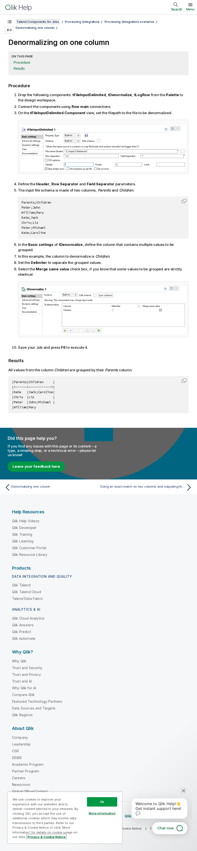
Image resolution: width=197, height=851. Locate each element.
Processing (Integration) (82, 22)
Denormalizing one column (35, 28)
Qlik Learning (22, 541)
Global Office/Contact (30, 791)
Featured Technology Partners (37, 701)
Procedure (22, 62)
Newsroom (21, 785)
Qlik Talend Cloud (26, 592)
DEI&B (17, 758)
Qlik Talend (21, 585)
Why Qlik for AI (24, 688)
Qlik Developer (24, 528)
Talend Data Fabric (27, 598)
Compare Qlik (23, 695)
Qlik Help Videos (26, 521)
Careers (18, 778)
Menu (190, 9)
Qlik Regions (22, 715)
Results (19, 68)
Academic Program (28, 764)
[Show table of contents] (9, 21)
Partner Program (25, 771)
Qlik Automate (23, 638)
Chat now (165, 828)
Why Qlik (19, 661)
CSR (15, 751)
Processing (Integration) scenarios (129, 22)
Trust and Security (27, 668)
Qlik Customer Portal (29, 548)
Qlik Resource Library (29, 555)
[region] (65, 817)
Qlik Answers (23, 625)
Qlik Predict (21, 632)
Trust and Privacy (26, 674)
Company (20, 737)
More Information (102, 813)
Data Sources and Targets (33, 708)
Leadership (21, 744)
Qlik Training (22, 534)
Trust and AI (22, 681)
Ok (102, 802)
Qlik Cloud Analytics (28, 618)
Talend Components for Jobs (38, 22)
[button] (184, 201)
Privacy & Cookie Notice (46, 837)
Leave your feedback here (36, 466)
